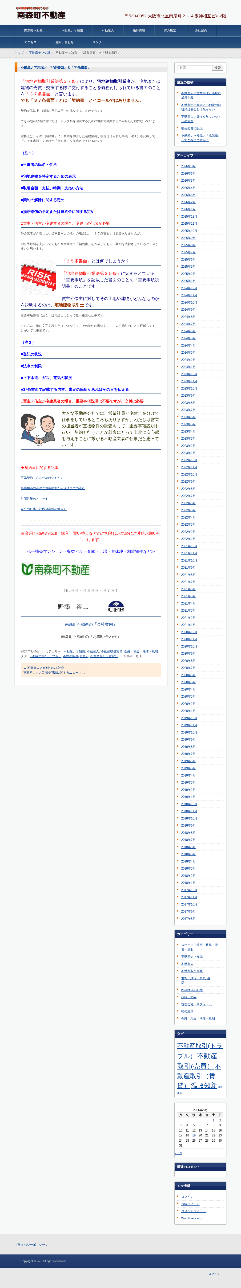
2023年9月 (188, 395)
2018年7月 (188, 840)
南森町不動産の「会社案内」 (91, 624)
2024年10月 (189, 302)
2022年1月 (188, 539)
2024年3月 (188, 352)
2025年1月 (188, 281)
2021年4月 (188, 603)
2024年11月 (189, 295)
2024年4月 (188, 345)
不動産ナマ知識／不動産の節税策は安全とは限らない (201, 107)
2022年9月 (188, 481)
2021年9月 (188, 567)
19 (194, 1135)
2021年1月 (188, 625)
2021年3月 (188, 610)
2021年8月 (188, 575)
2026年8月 (188, 166)
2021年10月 (189, 560)
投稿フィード (190, 1204)
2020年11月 (189, 639)
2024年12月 (189, 288)
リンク (97, 42)
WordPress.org (191, 1218)
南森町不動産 (33, 30)
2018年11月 (189, 811)
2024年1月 (188, 367)
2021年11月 (189, 553)
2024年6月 (188, 331)
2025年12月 (189, 216)
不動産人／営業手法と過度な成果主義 (201, 95)
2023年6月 (188, 417)
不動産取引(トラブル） (45, 656)
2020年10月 (189, 646)
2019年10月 (189, 732)
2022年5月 (188, 510)
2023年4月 (188, 431)
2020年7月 (188, 668)
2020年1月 (188, 711)
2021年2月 (188, 618)
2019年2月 (188, 790)
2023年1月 (188, 453)
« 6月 (178, 1153)
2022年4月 (188, 517)
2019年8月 (188, 747)
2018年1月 (188, 883)
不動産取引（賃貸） (104, 656)
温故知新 (204, 1085)
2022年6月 (188, 503)
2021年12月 (189, 546)
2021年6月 (188, 589)
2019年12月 (189, 718)
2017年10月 (189, 904)
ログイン (187, 1196)
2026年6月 (188, 173)
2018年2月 (188, 876)
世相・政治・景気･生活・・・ (195, 980)
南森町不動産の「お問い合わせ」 (91, 636)
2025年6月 (188, 259)
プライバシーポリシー (30, 1244)
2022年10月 (189, 474)
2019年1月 (188, 797)
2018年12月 (189, 804)
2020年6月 (188, 675)
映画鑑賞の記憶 (192, 128)
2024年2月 (188, 360)
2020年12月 (189, 632)
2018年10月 (189, 818)
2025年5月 (188, 266)
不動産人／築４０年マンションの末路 (201, 119)
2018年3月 (188, 868)
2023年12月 (189, 374)
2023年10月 (189, 388)
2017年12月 (189, 890)
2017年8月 (188, 919)
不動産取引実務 (111, 651)
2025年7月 (188, 252)
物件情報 (139, 30)
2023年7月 (188, 410)
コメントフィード (193, 1211)
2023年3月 (188, 438)
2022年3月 (188, 524)
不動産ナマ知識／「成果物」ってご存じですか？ (201, 138)
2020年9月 (188, 653)
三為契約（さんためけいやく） (42, 478)
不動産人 (108, 30)
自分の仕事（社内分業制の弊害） (44, 509)
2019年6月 (188, 761)
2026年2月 (188, 202)
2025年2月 (188, 274)
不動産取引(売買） (75, 656)
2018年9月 (188, 825)
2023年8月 (188, 403)
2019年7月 (188, 754)
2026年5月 (188, 180)
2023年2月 (188, 446)
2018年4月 (188, 861)
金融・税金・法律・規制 (141, 651)
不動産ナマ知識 (72, 30)
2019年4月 (188, 775)
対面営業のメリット (34, 498)
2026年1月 (188, 209)
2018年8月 (188, 833)
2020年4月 (188, 689)
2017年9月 (188, 911)
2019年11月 (189, 725)
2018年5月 (188, 854)
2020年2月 (188, 704)
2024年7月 (188, 324)
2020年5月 (188, 682)
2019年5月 (188, 768)
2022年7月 (188, 496)
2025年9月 (188, 238)
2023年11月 (189, 381)
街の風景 (170, 30)
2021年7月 (188, 582)
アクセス (30, 42)
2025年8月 (188, 245)
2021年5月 (188, 596)
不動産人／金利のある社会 (43, 668)
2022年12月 (189, 460)
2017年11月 (189, 897)
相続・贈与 (189, 997)
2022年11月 (189, 467)
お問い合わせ (64, 42)
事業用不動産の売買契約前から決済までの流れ (53, 488)
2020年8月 (188, 661)
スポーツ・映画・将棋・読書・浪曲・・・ (199, 947)
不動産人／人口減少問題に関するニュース (54, 672)
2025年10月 (189, 231)
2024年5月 (188, 338)
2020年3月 (188, 696)
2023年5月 (188, 424)
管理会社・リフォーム (196, 1004)
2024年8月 (188, 317)
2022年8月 (188, 489)
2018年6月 (188, 847)
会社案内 (201, 30)
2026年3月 (188, 195)
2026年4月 (188, 188)
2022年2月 (188, 532)
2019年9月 (188, 739)
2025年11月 (189, 223)
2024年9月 (188, 309)
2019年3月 (188, 782)
